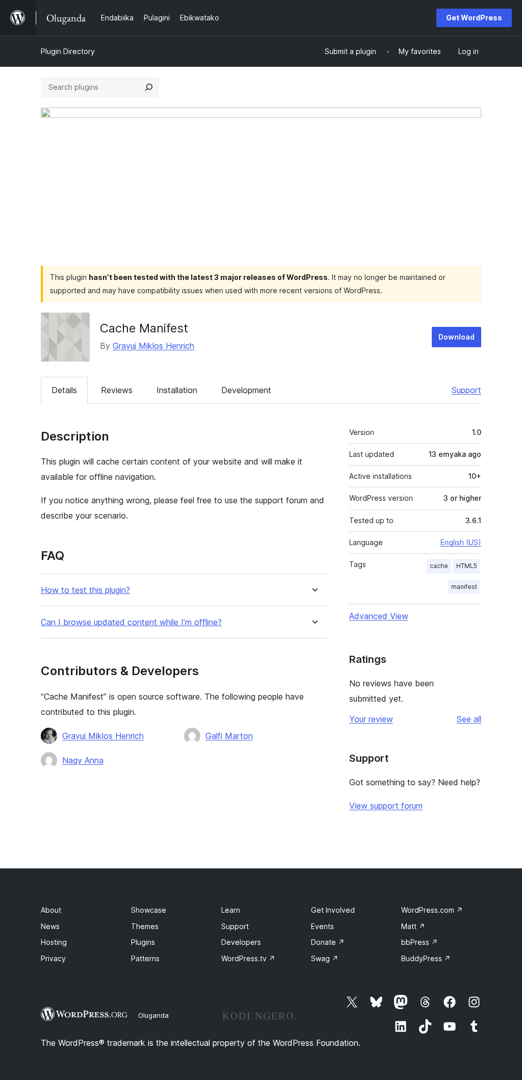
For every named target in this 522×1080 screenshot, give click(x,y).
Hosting (54, 942)
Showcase (148, 910)
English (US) (460, 542)
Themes (145, 926)
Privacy (53, 958)
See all (469, 719)
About (51, 910)
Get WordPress (474, 17)
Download (456, 336)
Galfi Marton (229, 736)
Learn (230, 910)
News (50, 926)
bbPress (419, 942)
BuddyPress (426, 958)
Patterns (145, 958)
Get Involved (333, 910)
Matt (413, 926)
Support (466, 390)
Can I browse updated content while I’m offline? (131, 622)
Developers (241, 942)
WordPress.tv (248, 958)
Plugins (143, 942)
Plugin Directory (68, 51)
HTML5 (466, 566)
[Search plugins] (149, 87)
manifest (464, 586)
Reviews (117, 390)
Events (322, 926)
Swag (324, 958)
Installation (176, 390)
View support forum (386, 806)
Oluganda (153, 1015)
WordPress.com (432, 910)
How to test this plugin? (85, 590)
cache (439, 566)
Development (246, 390)
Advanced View (378, 616)
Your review (371, 719)
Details (64, 390)
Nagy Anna (82, 760)
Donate (328, 942)
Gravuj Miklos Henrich (153, 346)
